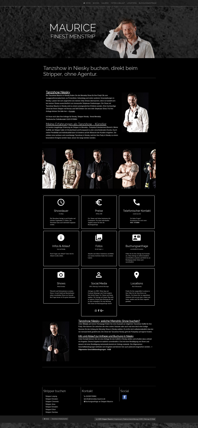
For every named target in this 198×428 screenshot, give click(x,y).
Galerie (105, 3)
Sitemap (146, 419)
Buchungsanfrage (148, 3)
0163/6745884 (90, 396)
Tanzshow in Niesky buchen (59, 419)
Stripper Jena (50, 404)
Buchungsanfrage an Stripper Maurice (99, 401)
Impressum (118, 419)
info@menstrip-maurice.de (95, 399)
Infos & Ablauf (118, 3)
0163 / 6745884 (134, 222)
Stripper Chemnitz (52, 401)
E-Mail (153, 419)
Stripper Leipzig (51, 396)
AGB (141, 419)
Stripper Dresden (51, 399)
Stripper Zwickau (51, 412)
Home (88, 3)
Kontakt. (72, 111)
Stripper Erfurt (50, 409)
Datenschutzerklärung (130, 419)
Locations (132, 3)
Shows (96, 3)
